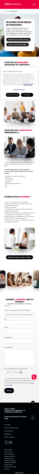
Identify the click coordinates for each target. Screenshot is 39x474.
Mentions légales (8, 449)
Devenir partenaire (9, 437)
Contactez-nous (8, 431)
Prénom (6, 327)
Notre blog (7, 425)
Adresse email (8, 337)
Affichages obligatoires (9, 456)
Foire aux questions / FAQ (11, 428)
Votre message (8, 347)
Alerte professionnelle (9, 454)
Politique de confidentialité (10, 462)
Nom (6, 319)
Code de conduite (8, 452)
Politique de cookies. (28, 84)
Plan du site (6, 469)
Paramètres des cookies (19, 89)
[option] (19, 279)
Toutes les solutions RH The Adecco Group (15, 417)
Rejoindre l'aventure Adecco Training (18, 39)
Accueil (6, 11)
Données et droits (8, 464)
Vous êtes (7, 306)
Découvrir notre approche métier (18, 44)
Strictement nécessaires (13, 94)
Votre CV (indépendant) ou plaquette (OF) (16, 369)
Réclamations (7, 434)
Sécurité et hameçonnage (10, 466)
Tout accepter (27, 94)
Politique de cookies (8, 458)
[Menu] (34, 4)
